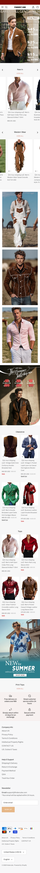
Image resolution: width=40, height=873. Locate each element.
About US (5, 731)
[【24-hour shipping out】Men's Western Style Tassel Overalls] (19, 156)
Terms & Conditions (9, 738)
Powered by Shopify (20, 865)
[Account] (32, 7)
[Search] (7, 7)
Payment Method (8, 771)
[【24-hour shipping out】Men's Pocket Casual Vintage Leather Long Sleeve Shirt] (29, 588)
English (7, 859)
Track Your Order (8, 778)
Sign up (8, 809)
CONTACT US (7, 746)
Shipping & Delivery (9, 763)
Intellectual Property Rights (12, 742)
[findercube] (20, 7)
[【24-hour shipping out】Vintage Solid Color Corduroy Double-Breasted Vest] (10, 446)
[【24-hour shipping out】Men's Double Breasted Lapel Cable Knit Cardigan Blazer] (10, 493)
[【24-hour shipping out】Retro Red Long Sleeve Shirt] (29, 546)
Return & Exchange (9, 767)
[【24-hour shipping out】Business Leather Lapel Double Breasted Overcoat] (29, 493)
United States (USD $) (12, 852)
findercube (10, 865)
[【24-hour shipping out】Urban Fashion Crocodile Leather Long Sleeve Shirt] (10, 588)
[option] (20, 36)
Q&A (4, 774)
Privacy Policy (7, 735)
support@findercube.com (17, 792)
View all (20, 73)
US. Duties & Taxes (9, 749)
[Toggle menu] (2, 7)
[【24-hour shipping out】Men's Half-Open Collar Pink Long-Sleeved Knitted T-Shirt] (19, 93)
